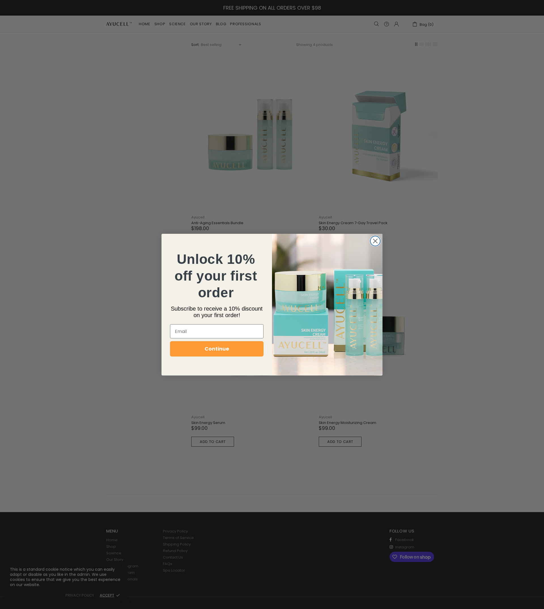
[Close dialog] (375, 241)
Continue (217, 348)
